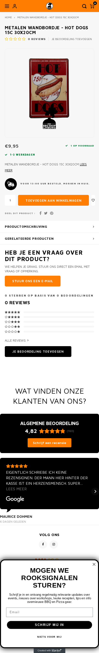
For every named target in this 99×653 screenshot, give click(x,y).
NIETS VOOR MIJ (49, 637)
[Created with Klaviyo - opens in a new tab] (49, 650)
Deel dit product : (20, 213)
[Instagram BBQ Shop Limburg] (54, 544)
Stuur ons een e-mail (32, 281)
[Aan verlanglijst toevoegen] (93, 200)
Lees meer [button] (16, 489)
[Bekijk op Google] (15, 499)
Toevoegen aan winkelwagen (53, 200)
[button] (4, 491)
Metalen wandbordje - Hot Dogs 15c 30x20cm (48, 17)
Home (8, 17)
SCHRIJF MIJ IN (49, 625)
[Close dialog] (94, 564)
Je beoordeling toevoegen (72, 39)
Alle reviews (15, 340)
